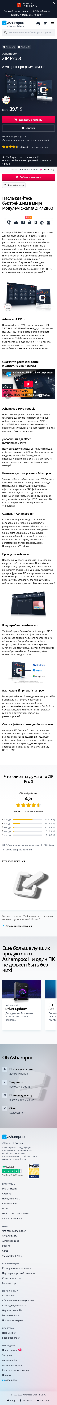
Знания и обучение (12, 1218)
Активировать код (12, 1365)
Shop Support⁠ (9, 1337)
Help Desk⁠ (7, 1332)
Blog (12, 1400)
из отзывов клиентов (34, 147)
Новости (6, 1375)
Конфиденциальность (14, 1305)
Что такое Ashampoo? (14, 1230)
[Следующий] (52, 1005)
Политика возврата (12, 1320)
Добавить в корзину (30, 119)
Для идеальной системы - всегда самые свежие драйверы (19, 1016)
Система (6, 1193)
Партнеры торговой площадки (19, 1273)
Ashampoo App (10, 1360)
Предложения (11, 1350)
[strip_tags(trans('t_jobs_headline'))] (33, 1171)
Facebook (28, 1400)
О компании (8, 1295)
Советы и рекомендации (15, 1370)
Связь (5, 1250)
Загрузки (7, 1355)
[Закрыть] (53, 3)
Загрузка (30, 127)
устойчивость (9, 1235)
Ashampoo (9, 1380)
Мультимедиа (9, 1188)
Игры (5, 1208)
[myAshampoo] (38, 23)
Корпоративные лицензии (16, 1268)
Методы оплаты (10, 1315)
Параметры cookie (12, 1310)
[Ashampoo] (13, 1136)
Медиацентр (9, 1283)
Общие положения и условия (18, 1300)
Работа (6, 1245)
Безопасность (9, 1203)
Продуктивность (11, 1198)
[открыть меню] (52, 23)
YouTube (45, 1400)
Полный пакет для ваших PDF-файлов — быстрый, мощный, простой (27, 13)
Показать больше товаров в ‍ (30, 169)
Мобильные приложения (15, 1213)
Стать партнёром (11, 1278)
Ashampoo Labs (10, 1240)
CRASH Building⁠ (11, 1255)
